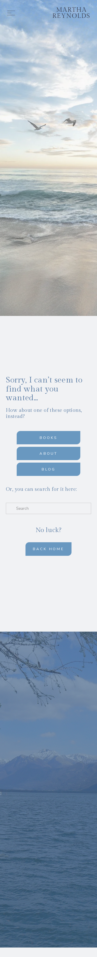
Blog (48, 469)
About (48, 453)
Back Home (48, 549)
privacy (59, 827)
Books (48, 437)
